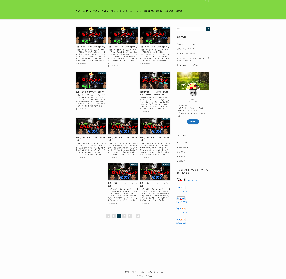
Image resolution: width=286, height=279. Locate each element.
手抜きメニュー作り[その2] (186, 49)
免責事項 (126, 272)
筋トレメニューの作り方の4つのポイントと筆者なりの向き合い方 (193, 59)
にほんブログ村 (191, 181)
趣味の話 (182, 161)
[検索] (208, 1)
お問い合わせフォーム (155, 272)
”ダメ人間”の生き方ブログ (92, 11)
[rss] (205, 1)
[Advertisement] (123, 84)
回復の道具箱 (183, 147)
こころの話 (183, 143)
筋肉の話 (182, 152)
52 (138, 216)
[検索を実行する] (208, 29)
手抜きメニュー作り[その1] (186, 53)
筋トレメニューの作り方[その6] (188, 65)
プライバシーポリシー (138, 272)
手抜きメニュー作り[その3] (186, 44)
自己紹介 (193, 122)
